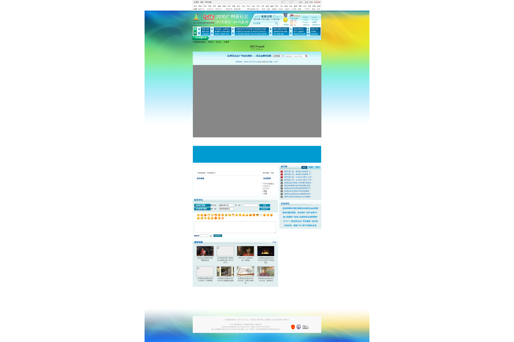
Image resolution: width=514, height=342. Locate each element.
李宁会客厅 (250, 29)
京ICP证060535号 (243, 327)
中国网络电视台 (199, 42)
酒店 (282, 34)
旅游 (267, 6)
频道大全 (201, 9)
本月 (317, 167)
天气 (275, 34)
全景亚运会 (240, 31)
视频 (201, 2)
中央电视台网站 (230, 320)
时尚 (276, 6)
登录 (300, 2)
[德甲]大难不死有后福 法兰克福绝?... (298, 197)
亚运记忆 (263, 31)
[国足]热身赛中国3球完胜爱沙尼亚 (297, 186)
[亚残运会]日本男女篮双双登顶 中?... (298, 188)
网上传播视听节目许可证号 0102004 (224, 329)
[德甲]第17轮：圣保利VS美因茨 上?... (298, 171)
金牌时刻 (276, 31)
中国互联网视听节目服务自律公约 (268, 329)
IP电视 (313, 31)
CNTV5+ (266, 186)
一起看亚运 (226, 29)
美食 (282, 31)
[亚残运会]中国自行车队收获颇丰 (296, 191)
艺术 (248, 6)
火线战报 (218, 29)
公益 (253, 6)
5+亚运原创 (240, 34)
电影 (268, 9)
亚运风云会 (248, 31)
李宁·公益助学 (299, 31)
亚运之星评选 (298, 29)
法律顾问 (267, 320)
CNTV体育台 (268, 184)
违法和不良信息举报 (229, 327)
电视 (195, 9)
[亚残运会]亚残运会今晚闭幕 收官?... (298, 194)
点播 (207, 29)
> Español (305, 20)
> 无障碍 (314, 22)
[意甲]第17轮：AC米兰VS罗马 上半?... (298, 177)
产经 (258, 6)
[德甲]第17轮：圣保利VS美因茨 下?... (298, 174)
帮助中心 (286, 320)
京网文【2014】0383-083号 (260, 327)
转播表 (279, 29)
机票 (278, 34)
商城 (286, 6)
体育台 (211, 42)
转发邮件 (211, 173)
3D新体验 (205, 34)
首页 (195, 6)
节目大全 (218, 9)
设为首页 (317, 2)
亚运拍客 (302, 34)
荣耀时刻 (297, 16)
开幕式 (217, 34)
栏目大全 (210, 9)
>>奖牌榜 (285, 25)
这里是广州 (248, 34)
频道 (313, 9)
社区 (290, 6)
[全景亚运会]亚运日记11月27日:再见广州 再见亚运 (265, 260)
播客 (299, 9)
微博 (295, 6)
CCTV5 (266, 189)
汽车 (262, 6)
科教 (233, 6)
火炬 (227, 34)
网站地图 (208, 2)
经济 (205, 6)
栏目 (318, 9)
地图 (285, 31)
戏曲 (224, 6)
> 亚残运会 (306, 25)
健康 (272, 6)
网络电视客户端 (252, 9)
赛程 (275, 29)
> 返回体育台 (315, 25)
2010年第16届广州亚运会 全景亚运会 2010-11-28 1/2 (225, 260)
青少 (238, 6)
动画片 (287, 9)
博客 (300, 6)
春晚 (219, 6)
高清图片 (218, 31)
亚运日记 (256, 31)
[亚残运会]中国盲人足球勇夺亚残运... (298, 183)
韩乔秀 (264, 34)
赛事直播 (237, 9)
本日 (304, 167)
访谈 (309, 6)
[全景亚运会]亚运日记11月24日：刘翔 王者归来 (245, 280)
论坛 (304, 6)
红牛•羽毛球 (257, 34)
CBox (317, 29)
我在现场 (257, 29)
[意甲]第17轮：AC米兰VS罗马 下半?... (298, 180)
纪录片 (280, 9)
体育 (209, 6)
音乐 (229, 6)
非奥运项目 (226, 31)
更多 (275, 242)
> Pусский (314, 20)
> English (305, 17)
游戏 (318, 6)
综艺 (214, 6)
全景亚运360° (240, 29)
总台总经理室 (277, 320)
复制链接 (201, 173)
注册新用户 (265, 209)
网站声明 (260, 320)
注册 (306, 2)
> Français (305, 22)
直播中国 (229, 9)
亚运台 (218, 42)
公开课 (294, 9)
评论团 (263, 29)
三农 (281, 6)
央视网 (196, 2)
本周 (311, 167)
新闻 (200, 6)
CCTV (307, 9)
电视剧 (274, 9)
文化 (243, 6)
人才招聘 (252, 320)
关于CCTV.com (242, 320)
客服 (311, 2)
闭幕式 (222, 34)
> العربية (314, 17)
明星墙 (296, 34)
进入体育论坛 (264, 62)
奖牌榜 (284, 29)
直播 (203, 29)
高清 (263, 9)
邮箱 (314, 6)
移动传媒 (314, 34)
